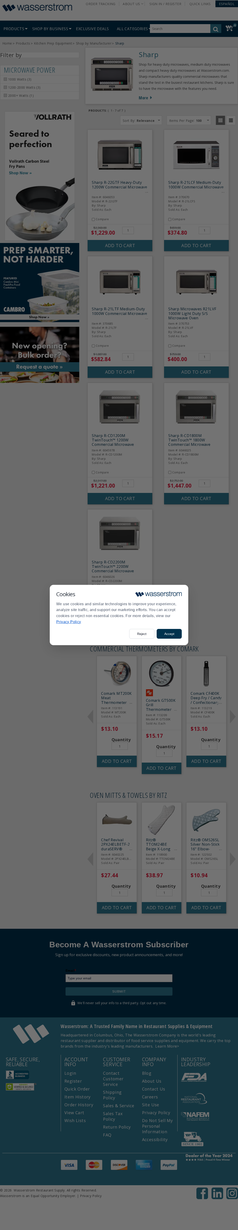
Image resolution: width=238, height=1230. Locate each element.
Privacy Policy (68, 622)
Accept (169, 634)
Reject (141, 634)
